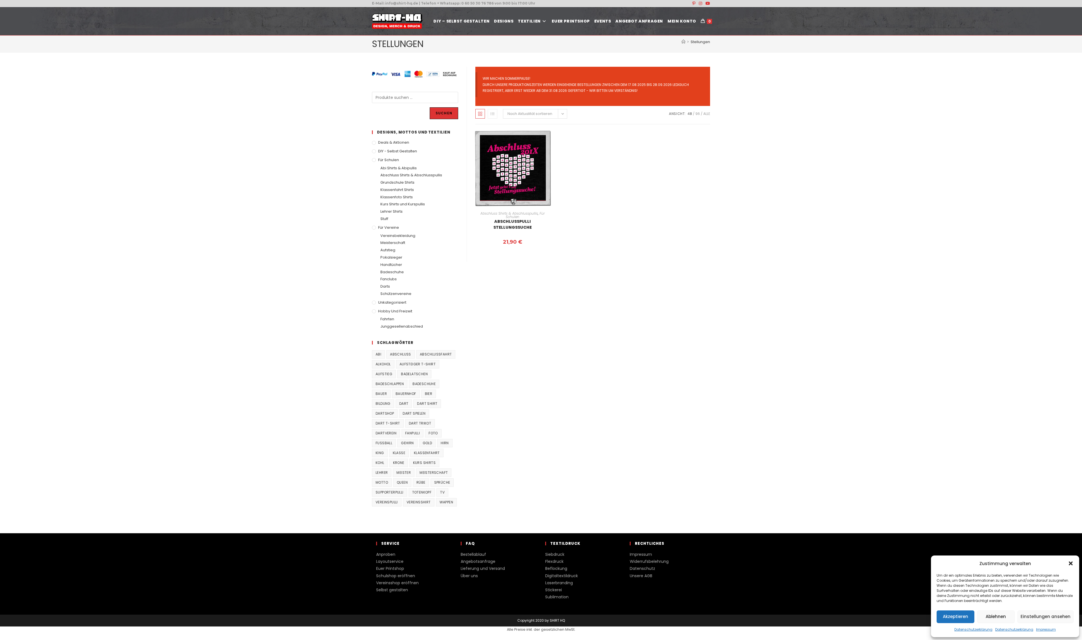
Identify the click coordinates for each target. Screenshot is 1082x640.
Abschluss (400, 354)
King (380, 452)
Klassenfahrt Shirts (397, 189)
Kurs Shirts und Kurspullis (402, 204)
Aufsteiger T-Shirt (418, 364)
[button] (1071, 563)
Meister (403, 472)
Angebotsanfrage (478, 561)
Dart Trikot (420, 423)
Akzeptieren (955, 616)
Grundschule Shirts (397, 182)
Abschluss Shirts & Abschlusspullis (509, 213)
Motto (382, 482)
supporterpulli (389, 492)
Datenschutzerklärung (973, 629)
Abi (378, 354)
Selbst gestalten (392, 590)
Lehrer (382, 472)
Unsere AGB (641, 576)
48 (690, 113)
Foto (433, 433)
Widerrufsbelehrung (649, 561)
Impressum (1046, 629)
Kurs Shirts (424, 462)
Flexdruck (554, 561)
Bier (429, 393)
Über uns (469, 576)
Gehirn (407, 443)
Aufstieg (387, 250)
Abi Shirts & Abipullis (398, 168)
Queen (402, 482)
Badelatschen (414, 374)
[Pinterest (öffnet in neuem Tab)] (694, 3)
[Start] (683, 42)
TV (442, 492)
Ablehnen (996, 616)
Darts (385, 286)
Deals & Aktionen (393, 142)
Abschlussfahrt (436, 354)
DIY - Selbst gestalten (397, 151)
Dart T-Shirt (388, 423)
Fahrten (387, 319)
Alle (706, 113)
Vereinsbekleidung (397, 235)
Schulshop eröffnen (395, 576)
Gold (427, 443)
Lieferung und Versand (483, 568)
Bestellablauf (473, 554)
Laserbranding (559, 583)
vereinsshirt (419, 502)
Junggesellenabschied (401, 326)
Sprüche (442, 482)
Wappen (446, 502)
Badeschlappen (390, 383)
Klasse (399, 452)
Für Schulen (388, 160)
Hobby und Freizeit (395, 311)
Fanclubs (388, 279)
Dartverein (386, 433)
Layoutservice (389, 561)
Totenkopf (422, 492)
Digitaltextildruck (561, 576)
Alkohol (383, 364)
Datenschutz (642, 568)
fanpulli (412, 433)
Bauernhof (406, 393)
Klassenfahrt (427, 452)
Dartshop (385, 413)
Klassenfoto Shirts (396, 197)
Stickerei (553, 590)
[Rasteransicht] (480, 114)
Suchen (444, 113)
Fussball (384, 443)
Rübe (420, 482)
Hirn (445, 443)
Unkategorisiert (392, 302)
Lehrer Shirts (391, 211)
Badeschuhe (392, 272)
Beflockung (556, 568)
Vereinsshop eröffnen (397, 583)
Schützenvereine (395, 293)
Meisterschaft (392, 242)
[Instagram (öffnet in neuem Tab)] (700, 3)
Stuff (384, 218)
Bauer (381, 393)
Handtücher (391, 264)
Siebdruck (554, 554)
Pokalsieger (391, 257)
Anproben (385, 554)
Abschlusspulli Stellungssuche (512, 224)
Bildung (383, 403)
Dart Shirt (427, 403)
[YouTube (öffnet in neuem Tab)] (707, 3)
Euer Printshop (390, 568)
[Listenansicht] (492, 114)
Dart (404, 403)
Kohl (380, 462)
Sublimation (557, 597)
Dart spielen (414, 413)
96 (697, 113)
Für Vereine (388, 227)
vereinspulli (387, 502)
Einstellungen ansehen (1045, 616)
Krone (398, 462)
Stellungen (700, 42)
